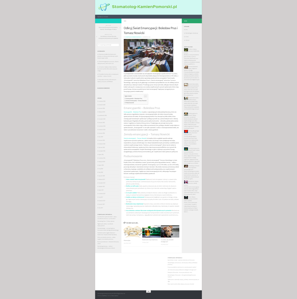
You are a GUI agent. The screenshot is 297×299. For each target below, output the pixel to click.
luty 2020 (101, 172)
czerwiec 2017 (102, 193)
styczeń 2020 (102, 176)
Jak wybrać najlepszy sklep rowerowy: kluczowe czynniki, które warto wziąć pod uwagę (107, 68)
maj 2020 (101, 168)
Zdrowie (187, 40)
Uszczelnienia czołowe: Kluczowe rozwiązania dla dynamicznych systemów (148, 210)
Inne (125, 21)
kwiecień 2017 (102, 200)
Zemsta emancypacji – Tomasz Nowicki (136, 100)
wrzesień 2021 (102, 151)
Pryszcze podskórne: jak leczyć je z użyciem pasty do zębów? (182, 267)
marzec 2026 (102, 108)
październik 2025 (103, 115)
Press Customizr (115, 295)
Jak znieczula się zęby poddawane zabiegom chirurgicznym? (182, 270)
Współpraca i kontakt (102, 16)
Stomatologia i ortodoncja (191, 33)
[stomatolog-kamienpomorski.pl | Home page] (137, 7)
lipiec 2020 (101, 165)
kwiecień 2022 (102, 144)
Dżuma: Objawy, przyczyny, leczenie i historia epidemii (191, 198)
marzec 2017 (102, 204)
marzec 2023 (102, 140)
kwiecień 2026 (102, 104)
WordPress (104, 295)
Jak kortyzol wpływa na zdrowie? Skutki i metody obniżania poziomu (191, 150)
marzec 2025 (102, 122)
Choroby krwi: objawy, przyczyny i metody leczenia (191, 183)
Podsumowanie (130, 102)
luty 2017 (101, 207)
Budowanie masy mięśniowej (134, 204)
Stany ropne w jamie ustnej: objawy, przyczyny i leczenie (181, 284)
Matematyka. (127, 240)
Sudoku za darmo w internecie (135, 197)
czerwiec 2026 (102, 101)
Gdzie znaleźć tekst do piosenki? (136, 179)
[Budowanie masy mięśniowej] (151, 231)
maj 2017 (101, 197)
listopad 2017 (102, 179)
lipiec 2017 (101, 190)
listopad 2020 (102, 161)
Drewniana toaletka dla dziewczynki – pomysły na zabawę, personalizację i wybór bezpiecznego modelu (107, 56)
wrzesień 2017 (102, 183)
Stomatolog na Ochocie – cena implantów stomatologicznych (191, 167)
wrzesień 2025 (102, 119)
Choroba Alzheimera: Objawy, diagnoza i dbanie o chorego (191, 68)
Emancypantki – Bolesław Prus (134, 98)
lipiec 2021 (101, 154)
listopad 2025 (102, 112)
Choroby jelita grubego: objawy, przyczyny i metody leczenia (191, 132)
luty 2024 (101, 136)
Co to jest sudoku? (131, 193)
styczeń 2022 (102, 147)
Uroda (186, 36)
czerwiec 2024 (102, 126)
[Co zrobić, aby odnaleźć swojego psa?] (170, 231)
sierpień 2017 (102, 186)
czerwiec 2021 (102, 158)
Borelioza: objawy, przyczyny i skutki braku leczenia (191, 51)
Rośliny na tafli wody (132, 186)
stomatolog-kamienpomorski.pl (133, 37)
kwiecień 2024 (102, 129)
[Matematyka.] (133, 231)
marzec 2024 (102, 133)
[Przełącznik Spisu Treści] (144, 96)
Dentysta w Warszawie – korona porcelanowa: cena (180, 272)
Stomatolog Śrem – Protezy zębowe (105, 221)
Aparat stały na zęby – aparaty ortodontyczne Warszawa (181, 260)
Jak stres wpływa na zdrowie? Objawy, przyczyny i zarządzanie (190, 115)
